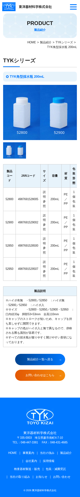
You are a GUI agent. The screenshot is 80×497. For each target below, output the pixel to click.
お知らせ (41, 476)
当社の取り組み (20, 476)
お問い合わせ (61, 476)
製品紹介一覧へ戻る (40, 359)
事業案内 (28, 453)
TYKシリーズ (64, 42)
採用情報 (48, 461)
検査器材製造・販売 (27, 469)
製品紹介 (46, 42)
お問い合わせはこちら (40, 375)
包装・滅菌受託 (56, 469)
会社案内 (31, 461)
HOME (31, 42)
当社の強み (47, 453)
